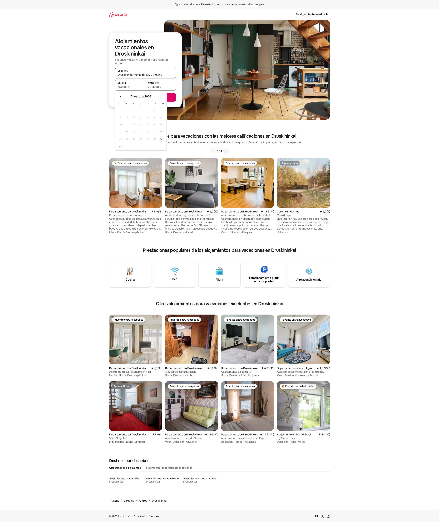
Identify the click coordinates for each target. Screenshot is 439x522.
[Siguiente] (226, 151)
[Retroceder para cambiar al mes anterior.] (121, 97)
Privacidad (139, 516)
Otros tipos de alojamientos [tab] (125, 467)
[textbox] (130, 87)
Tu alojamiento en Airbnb (312, 14)
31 (120, 145)
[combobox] (145, 75)
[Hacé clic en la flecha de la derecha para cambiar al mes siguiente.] (161, 97)
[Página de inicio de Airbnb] (118, 14)
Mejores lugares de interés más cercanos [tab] (169, 467)
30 (160, 138)
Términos (154, 516)
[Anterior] (213, 151)
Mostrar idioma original (251, 4)
